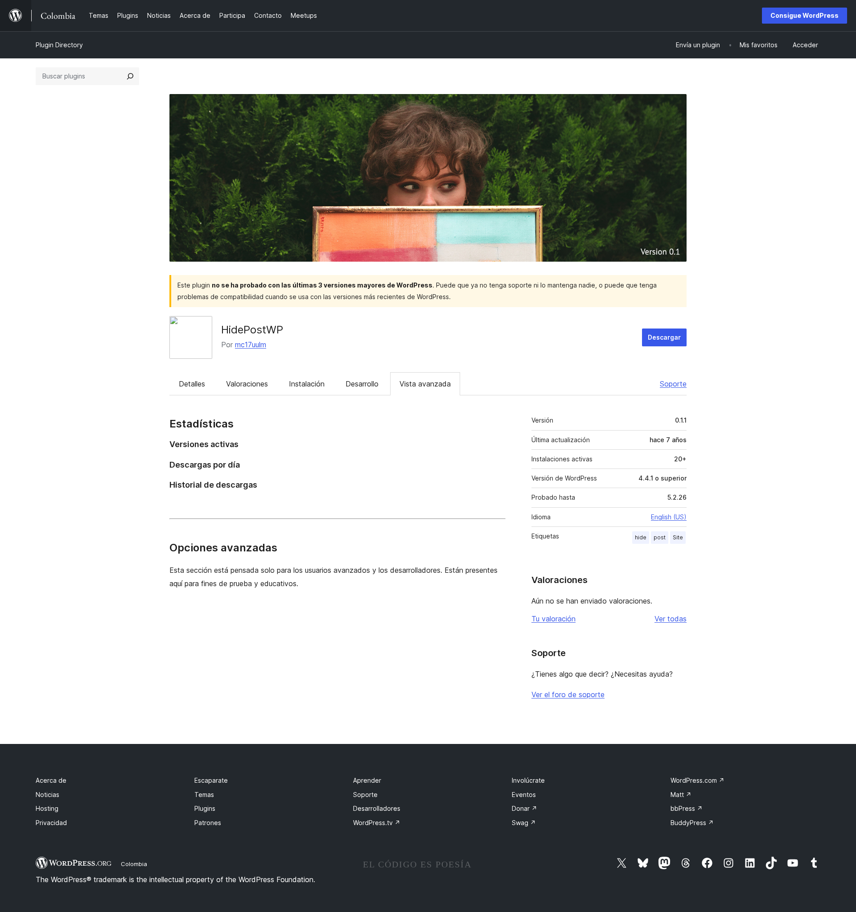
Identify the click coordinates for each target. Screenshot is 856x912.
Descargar (664, 337)
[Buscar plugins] (130, 76)
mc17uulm (250, 344)
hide (640, 537)
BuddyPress (692, 822)
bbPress (687, 808)
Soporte (673, 383)
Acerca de (51, 780)
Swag (524, 822)
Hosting (47, 808)
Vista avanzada (425, 383)
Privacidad (51, 822)
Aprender (367, 780)
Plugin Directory (59, 45)
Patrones (207, 822)
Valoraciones (247, 383)
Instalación (307, 383)
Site (678, 537)
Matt (681, 794)
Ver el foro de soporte (568, 694)
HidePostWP (252, 329)
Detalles (192, 383)
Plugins (204, 808)
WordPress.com (697, 780)
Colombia (134, 863)
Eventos (524, 794)
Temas (204, 794)
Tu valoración (553, 618)
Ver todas (670, 618)
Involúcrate (528, 780)
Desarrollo (362, 383)
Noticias (47, 794)
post (660, 537)
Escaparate (211, 780)
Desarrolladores (376, 808)
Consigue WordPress (804, 15)
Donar (524, 808)
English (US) (669, 517)
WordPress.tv (376, 822)
